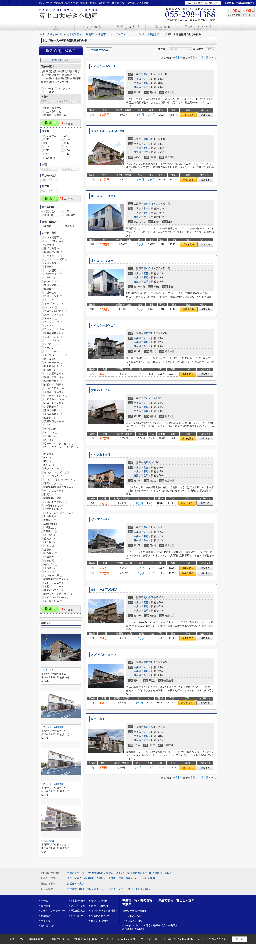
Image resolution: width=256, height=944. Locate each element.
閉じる (239, 939)
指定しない (50, 211)
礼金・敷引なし (52, 111)
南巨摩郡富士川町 (142, 872)
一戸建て (49, 92)
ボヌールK (48, 670)
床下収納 (50, 439)
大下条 (152, 398)
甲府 (146, 83)
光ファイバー (53, 468)
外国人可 (50, 307)
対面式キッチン (54, 399)
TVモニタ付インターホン (59, 479)
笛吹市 (158, 872)
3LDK (67, 150)
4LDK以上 (49, 157)
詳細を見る (188, 114)
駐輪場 (49, 369)
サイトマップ (48, 920)
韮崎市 (168, 872)
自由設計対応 (53, 601)
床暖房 (49, 436)
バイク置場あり (54, 373)
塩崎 (146, 411)
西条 (128, 878)
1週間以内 (70, 215)
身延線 (137, 87)
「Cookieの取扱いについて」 (191, 939)
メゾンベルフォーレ (103, 654)
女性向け (50, 325)
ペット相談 (52, 571)
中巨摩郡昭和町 (95, 872)
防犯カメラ (52, 494)
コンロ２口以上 (54, 388)
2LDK (47, 146)
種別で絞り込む (61, 59)
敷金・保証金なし (54, 107)
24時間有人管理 (54, 498)
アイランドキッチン (56, 597)
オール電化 (52, 358)
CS (47, 457)
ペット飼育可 (53, 237)
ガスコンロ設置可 (55, 310)
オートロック (53, 476)
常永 (96, 889)
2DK (66, 143)
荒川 (150, 74)
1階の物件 (51, 523)
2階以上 (50, 520)
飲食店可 (50, 553)
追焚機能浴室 (53, 406)
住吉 (120, 878)
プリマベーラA (100, 390)
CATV (49, 465)
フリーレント (53, 296)
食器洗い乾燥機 (54, 392)
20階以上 (50, 531)
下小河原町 (88, 878)
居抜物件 (50, 557)
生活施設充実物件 (101, 915)
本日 (66, 211)
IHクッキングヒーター (58, 593)
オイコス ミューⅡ (103, 195)
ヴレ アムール (100, 519)
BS (47, 461)
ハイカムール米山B (103, 325)
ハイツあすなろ (101, 454)
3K (65, 146)
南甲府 (112, 889)
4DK (66, 154)
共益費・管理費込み (55, 115)
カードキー (52, 300)
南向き (49, 538)
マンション (64, 88)
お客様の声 (77, 915)
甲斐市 (144, 398)
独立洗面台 (52, 428)
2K (45, 143)
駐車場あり (52, 516)
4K (45, 154)
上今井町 (111, 878)
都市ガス (50, 564)
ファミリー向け (54, 329)
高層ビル (50, 549)
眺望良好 (50, 288)
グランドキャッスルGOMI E (109, 130)
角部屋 (49, 542)
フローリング (53, 336)
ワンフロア (52, 546)
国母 (69, 878)
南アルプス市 (113, 872)
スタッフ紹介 (78, 905)
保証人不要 (52, 263)
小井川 (129, 889)
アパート (49, 88)
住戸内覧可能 (53, 509)
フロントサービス (55, 501)
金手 (146, 87)
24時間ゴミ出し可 (55, 505)
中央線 (137, 79)
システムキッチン (55, 395)
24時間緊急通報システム (59, 487)
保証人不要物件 (99, 920)
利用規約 (46, 915)
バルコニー (52, 351)
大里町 (100, 878)
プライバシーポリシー (53, 910)
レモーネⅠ (98, 719)
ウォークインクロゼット (59, 443)
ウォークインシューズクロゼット (61, 449)
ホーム (44, 900)
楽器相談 (50, 244)
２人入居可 (52, 270)
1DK (46, 139)
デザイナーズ (53, 255)
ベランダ (50, 347)
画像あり (49, 226)
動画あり (69, 226)
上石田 (136, 878)
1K (65, 135)
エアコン (50, 432)
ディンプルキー (54, 490)
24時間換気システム (57, 579)
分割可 (49, 277)
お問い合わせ (78, 900)
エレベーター (53, 362)
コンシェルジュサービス (59, 512)
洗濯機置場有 (53, 381)
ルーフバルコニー (55, 355)
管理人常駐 (52, 285)
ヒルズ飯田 (48, 841)
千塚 (150, 203)
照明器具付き (53, 366)
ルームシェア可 (54, 314)
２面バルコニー (54, 582)
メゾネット (52, 344)
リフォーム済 (53, 575)
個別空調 (50, 560)
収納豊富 (50, 453)
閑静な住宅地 (53, 252)
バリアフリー (53, 274)
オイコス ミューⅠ (103, 260)
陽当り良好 (52, 248)
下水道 (49, 568)
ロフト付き (52, 340)
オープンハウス (54, 303)
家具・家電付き (54, 377)
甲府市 (144, 74)
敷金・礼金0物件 (100, 905)
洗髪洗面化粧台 (54, 421)
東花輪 (139, 889)
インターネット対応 (56, 472)
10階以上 (50, 527)
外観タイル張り (54, 384)
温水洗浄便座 (53, 414)
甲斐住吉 (72, 889)
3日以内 (48, 215)
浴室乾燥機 (52, 410)
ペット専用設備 (54, 241)
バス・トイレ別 (54, 403)
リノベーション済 (55, 259)
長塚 (150, 462)
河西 (76, 878)
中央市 (126, 872)
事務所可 (50, 266)
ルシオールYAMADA (104, 589)
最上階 (49, 534)
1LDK (67, 139)
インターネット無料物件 (104, 910)
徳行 (145, 878)
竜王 (146, 79)
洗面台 (49, 417)
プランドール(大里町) (53, 727)
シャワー (50, 425)
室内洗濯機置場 (54, 333)
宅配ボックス (53, 483)
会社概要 (46, 905)
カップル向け (53, 322)
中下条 (152, 597)
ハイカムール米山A (103, 66)
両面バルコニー (54, 590)
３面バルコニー (54, 586)
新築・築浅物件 (99, 900)
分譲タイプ (52, 281)
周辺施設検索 (78, 910)
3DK (46, 150)
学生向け (50, 318)
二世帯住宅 (52, 292)
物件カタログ (48, 925)
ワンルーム (50, 135)
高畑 (152, 878)
